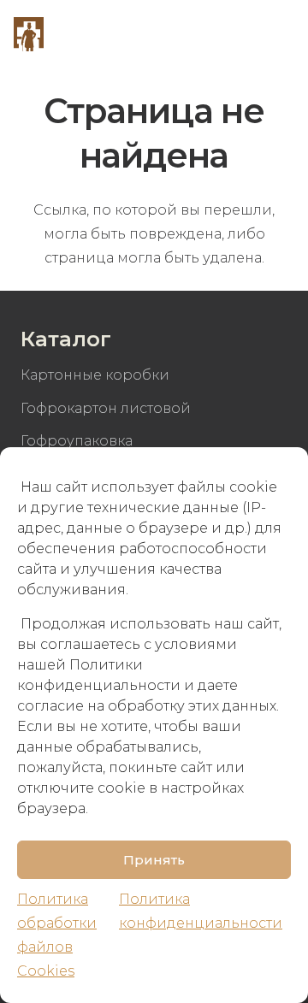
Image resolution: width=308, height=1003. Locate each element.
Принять (154, 860)
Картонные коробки (95, 375)
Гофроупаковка (77, 441)
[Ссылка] (29, 34)
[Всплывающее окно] (232, 34)
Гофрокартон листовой (106, 408)
